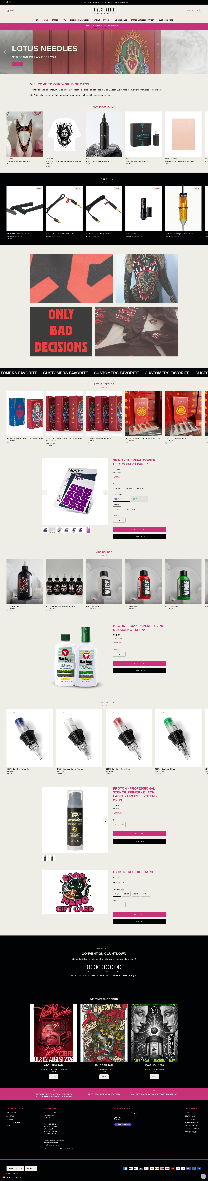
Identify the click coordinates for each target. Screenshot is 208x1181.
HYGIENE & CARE (120, 20)
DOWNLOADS (190, 1116)
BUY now (18, 64)
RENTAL (9, 1125)
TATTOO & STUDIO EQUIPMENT (142, 20)
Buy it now (139, 537)
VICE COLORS (104, 552)
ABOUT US (10, 1116)
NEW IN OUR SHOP (104, 106)
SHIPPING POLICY (191, 1122)
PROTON (118, 813)
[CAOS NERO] (104, 11)
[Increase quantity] (123, 520)
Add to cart (139, 529)
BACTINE (118, 642)
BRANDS (9, 1119)
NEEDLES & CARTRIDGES (79, 20)
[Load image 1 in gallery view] (75, 657)
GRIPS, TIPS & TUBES (102, 20)
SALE (46, 20)
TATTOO (55, 20)
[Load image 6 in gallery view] (75, 491)
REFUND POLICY (191, 1125)
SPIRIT (117, 477)
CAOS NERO (119, 882)
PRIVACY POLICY (191, 1132)
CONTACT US (11, 1113)
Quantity (116, 515)
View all (104, 182)
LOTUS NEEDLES (104, 384)
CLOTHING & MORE (166, 20)
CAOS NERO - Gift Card (133, 872)
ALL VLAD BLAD (33, 64)
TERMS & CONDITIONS (193, 1129)
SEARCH (188, 1113)
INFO (54, 1076)
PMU (64, 20)
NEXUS (104, 702)
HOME (37, 20)
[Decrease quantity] (115, 520)
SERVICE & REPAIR (13, 1122)
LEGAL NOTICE (190, 1119)
